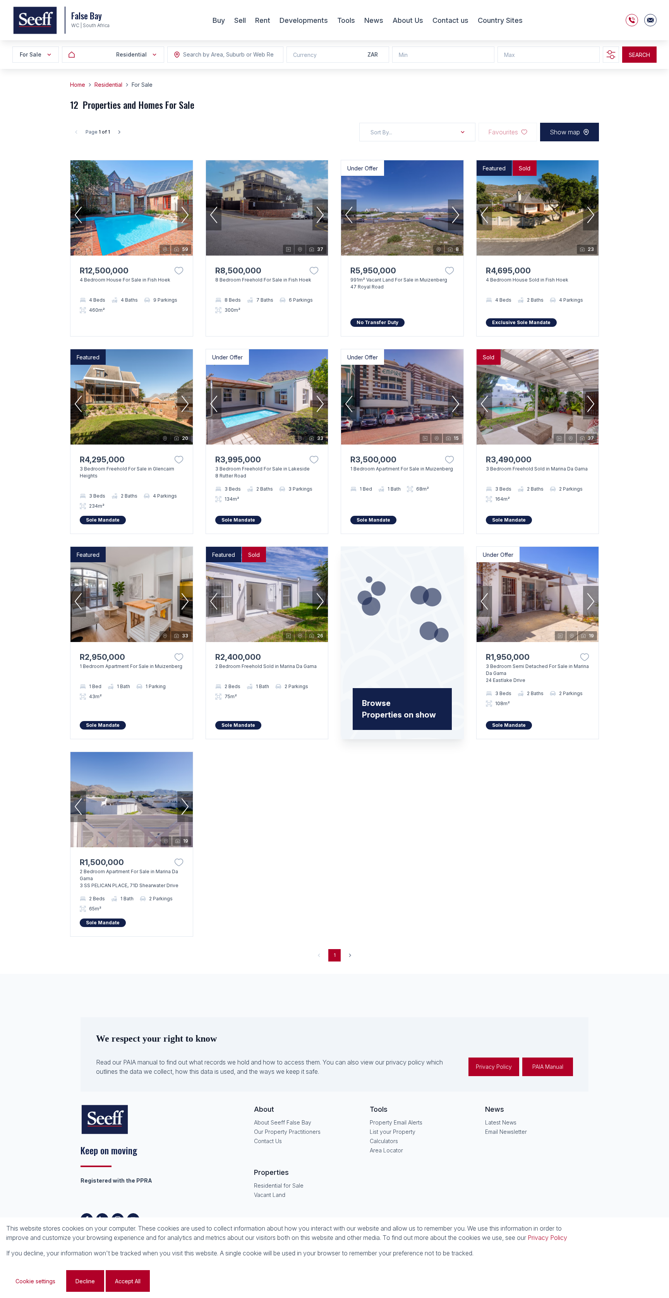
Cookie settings (35, 1281)
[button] (78, 214)
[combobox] (225, 55)
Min (403, 55)
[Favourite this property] (179, 270)
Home (77, 84)
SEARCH (639, 55)
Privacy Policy (494, 1066)
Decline (85, 1281)
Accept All (128, 1281)
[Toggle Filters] (611, 54)
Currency (305, 55)
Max (509, 55)
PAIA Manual (547, 1066)
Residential (108, 84)
